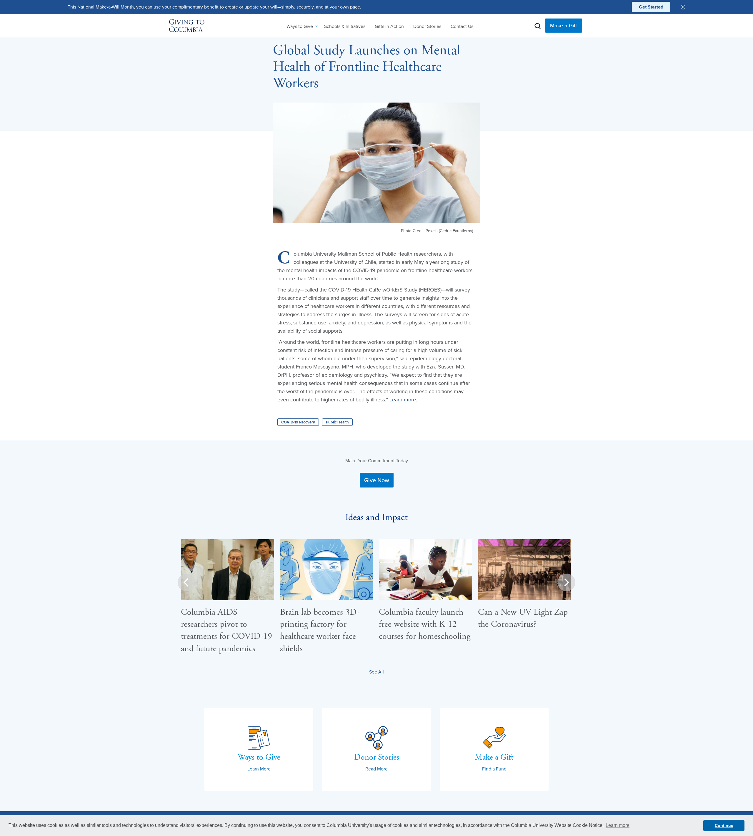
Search (537, 26)
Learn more (402, 399)
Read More (376, 768)
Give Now (376, 480)
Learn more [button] (617, 825)
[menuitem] (300, 26)
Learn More (259, 768)
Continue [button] (724, 825)
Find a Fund (494, 768)
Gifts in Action (389, 26)
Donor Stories (427, 26)
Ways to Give (299, 26)
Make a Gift (563, 25)
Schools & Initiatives (344, 26)
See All (376, 672)
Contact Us (462, 26)
